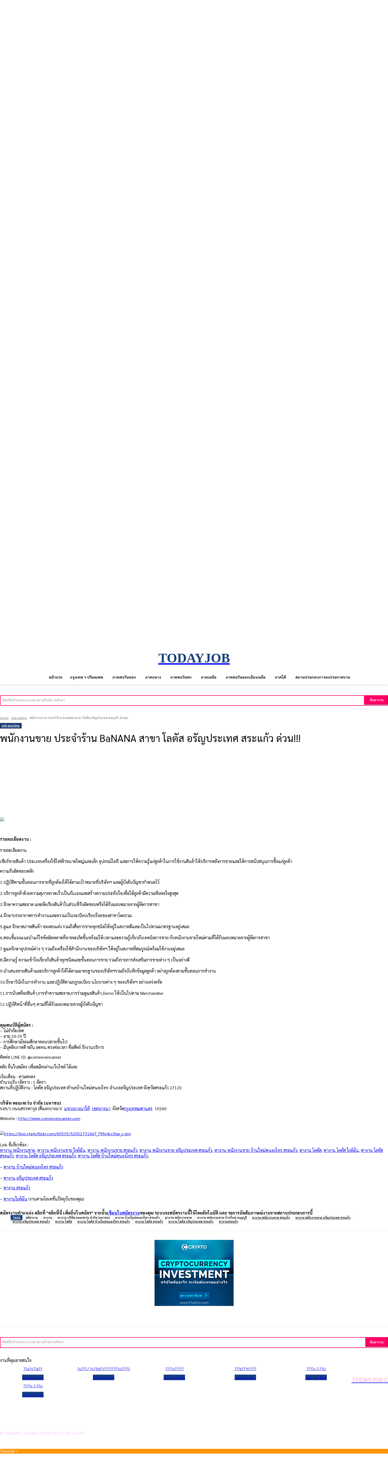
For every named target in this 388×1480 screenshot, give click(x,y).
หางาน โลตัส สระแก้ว (149, 1222)
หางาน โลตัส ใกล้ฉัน (341, 1150)
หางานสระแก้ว (228, 1222)
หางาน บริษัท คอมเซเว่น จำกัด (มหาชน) (84, 1218)
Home (4, 718)
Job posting (19, 718)
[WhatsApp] (107, 767)
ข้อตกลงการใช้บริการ (29, 1414)
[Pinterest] (88, 767)
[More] (127, 767)
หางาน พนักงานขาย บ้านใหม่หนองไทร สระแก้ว (255, 1150)
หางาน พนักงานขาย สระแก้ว (112, 1150)
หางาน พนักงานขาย (17, 1150)
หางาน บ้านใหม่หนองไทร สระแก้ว (137, 1218)
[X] (68, 767)
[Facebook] (49, 767)
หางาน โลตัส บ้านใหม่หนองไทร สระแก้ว (113, 1156)
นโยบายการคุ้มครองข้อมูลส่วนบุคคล (42, 1406)
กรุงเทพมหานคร (138, 1108)
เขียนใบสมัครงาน (123, 1213)
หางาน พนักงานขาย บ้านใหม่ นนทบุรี (222, 1218)
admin (8, 753)
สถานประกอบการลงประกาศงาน (38, 1423)
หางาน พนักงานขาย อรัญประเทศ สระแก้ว (175, 1150)
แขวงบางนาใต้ (77, 1108)
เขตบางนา (101, 1108)
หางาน (47, 1218)
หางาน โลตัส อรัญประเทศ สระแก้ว (46, 1156)
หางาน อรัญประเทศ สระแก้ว (31, 1222)
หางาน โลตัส (310, 1150)
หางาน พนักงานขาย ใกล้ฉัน (61, 1150)
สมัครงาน (32, 1218)
